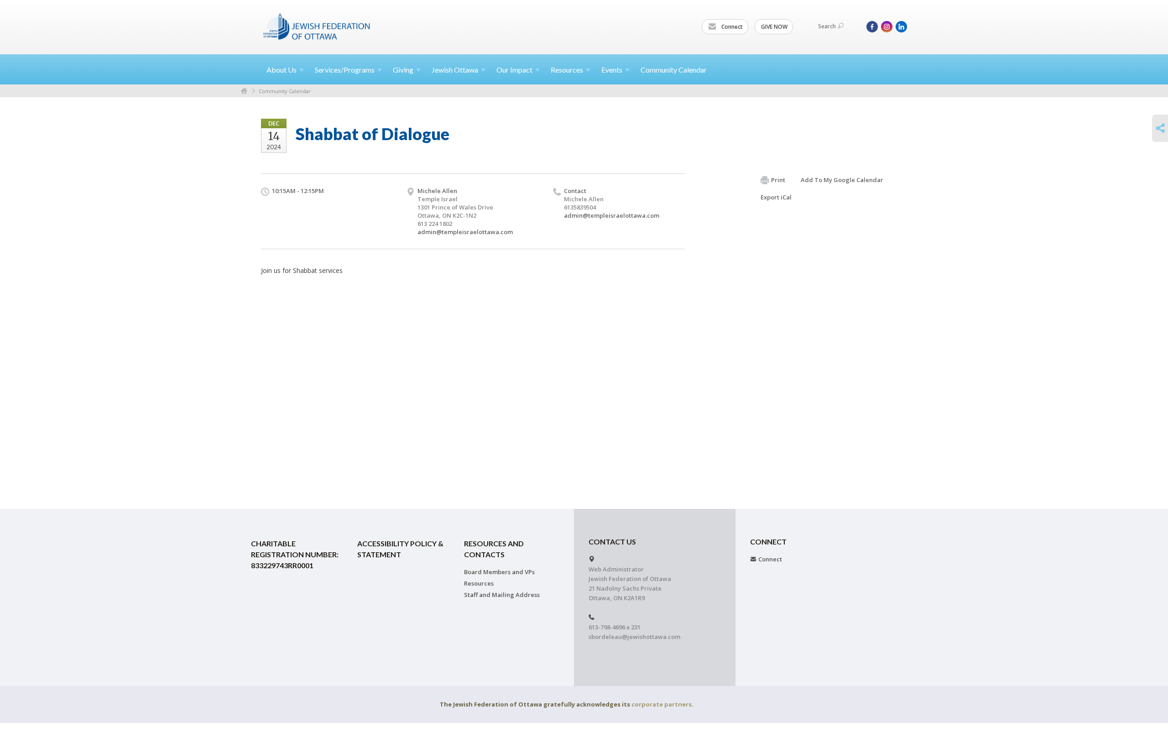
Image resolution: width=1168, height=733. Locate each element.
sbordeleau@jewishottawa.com (634, 637)
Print (778, 180)
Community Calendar (674, 69)
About (281, 69)
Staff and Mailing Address (502, 595)
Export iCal (776, 197)
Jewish (455, 69)
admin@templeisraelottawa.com (465, 232)
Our (514, 69)
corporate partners (661, 704)
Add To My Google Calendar (842, 180)
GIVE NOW (774, 27)
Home (244, 91)
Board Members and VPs (499, 572)
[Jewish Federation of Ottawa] (317, 26)
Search (827, 26)
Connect (731, 27)
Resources (479, 583)
